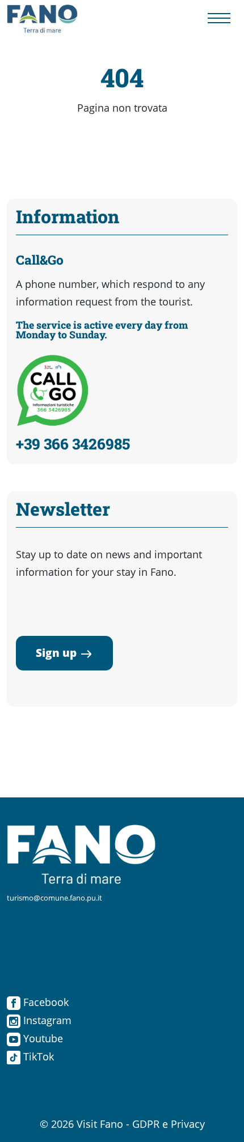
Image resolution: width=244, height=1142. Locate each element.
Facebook (44, 1002)
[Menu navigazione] (219, 19)
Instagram (45, 1020)
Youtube (41, 1038)
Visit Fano (100, 1124)
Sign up (56, 652)
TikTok (37, 1056)
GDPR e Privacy (168, 1124)
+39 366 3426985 (73, 443)
